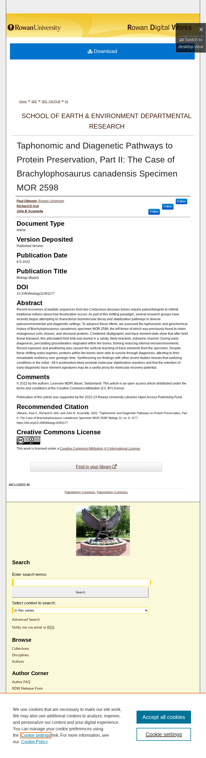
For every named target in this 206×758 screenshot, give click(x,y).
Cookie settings (35, 735)
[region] (103, 725)
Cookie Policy (34, 741)
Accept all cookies (163, 717)
